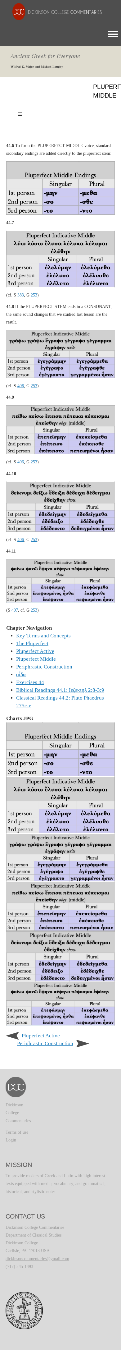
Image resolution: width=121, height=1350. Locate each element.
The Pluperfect (32, 643)
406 (20, 385)
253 (34, 295)
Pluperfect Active (35, 651)
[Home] (54, 11)
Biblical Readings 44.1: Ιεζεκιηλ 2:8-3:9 (60, 690)
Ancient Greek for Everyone (45, 56)
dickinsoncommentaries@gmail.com (37, 1258)
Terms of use (17, 1132)
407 (14, 610)
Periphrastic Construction (44, 667)
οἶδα (21, 674)
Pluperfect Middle (36, 659)
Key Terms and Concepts (43, 636)
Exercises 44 (30, 682)
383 (20, 295)
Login (11, 1140)
